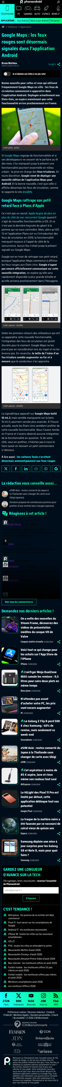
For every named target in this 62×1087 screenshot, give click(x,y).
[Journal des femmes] (17, 1032)
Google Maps (12, 155)
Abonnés (31, 1002)
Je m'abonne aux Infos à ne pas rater (29, 74)
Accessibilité (19, 1018)
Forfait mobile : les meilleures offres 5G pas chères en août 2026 (30, 969)
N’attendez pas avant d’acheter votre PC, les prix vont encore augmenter (38, 703)
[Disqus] (31, 559)
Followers (19, 1002)
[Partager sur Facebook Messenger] (36, 469)
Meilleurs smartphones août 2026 (25, 981)
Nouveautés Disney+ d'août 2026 (25, 954)
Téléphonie (7, 14)
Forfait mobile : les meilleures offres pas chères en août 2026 (32, 976)
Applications (25, 27)
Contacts (51, 1012)
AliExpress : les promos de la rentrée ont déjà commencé (31, 917)
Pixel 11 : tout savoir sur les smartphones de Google (30, 924)
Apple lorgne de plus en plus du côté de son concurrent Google (29, 215)
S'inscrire (31, 898)
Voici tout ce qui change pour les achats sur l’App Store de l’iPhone (39, 654)
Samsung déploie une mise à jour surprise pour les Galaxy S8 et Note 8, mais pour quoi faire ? (39, 848)
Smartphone (26, 740)
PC (18, 14)
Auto (37, 14)
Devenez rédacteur (36, 1012)
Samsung (25, 860)
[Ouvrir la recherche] (58, 2)
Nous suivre (56, 469)
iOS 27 (11, 941)
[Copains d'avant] (45, 1045)
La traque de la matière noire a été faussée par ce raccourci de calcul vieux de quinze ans (40, 824)
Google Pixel (26, 811)
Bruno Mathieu (9, 63)
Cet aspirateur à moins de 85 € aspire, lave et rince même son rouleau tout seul (39, 775)
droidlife (27, 192)
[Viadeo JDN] (17, 1051)
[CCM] (45, 1032)
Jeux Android (23, 20)
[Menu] (3, 2)
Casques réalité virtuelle (32, 641)
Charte (55, 1015)
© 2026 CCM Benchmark (37, 1018)
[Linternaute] (45, 1038)
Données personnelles (40, 1015)
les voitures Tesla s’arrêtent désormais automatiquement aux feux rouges (28, 459)
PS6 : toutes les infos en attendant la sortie (30, 945)
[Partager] (58, 64)
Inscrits (43, 1002)
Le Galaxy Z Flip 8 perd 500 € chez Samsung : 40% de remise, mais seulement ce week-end (40, 727)
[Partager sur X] (6, 469)
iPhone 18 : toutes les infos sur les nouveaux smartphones (30, 935)
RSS (56, 1002)
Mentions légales (21, 1015)
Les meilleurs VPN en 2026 (22, 986)
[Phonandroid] (7, 1061)
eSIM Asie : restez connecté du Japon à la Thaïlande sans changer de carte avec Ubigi (40, 752)
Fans (6, 1002)
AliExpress (25, 784)
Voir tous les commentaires (19, 602)
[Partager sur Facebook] (16, 469)
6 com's (52, 64)
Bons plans (26, 690)
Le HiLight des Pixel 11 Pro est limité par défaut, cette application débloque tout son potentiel (40, 799)
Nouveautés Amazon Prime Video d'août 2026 (31, 958)
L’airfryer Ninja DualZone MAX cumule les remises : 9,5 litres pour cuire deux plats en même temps (40, 678)
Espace (46, 14)
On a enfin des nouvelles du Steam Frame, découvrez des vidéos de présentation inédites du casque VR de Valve (39, 627)
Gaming (28, 14)
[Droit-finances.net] (17, 1045)
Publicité (8, 1015)
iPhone (24, 664)
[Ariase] (45, 1051)
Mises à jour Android (39, 20)
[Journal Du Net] (17, 1038)
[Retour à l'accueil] (31, 2)
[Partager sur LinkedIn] (26, 469)
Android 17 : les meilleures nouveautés (27, 929)
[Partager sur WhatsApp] (46, 469)
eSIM (23, 762)
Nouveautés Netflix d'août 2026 (24, 950)
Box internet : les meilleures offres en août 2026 (32, 963)
